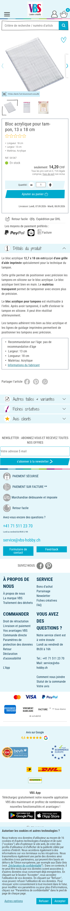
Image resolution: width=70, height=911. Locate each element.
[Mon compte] (54, 14)
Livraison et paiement (17, 626)
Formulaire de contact (18, 551)
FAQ (39, 605)
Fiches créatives (47, 600)
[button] (6, 65)
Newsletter (43, 596)
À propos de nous (14, 593)
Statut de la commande (51, 681)
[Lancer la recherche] (63, 25)
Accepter (60, 901)
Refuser (44, 901)
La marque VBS (12, 598)
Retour (7, 649)
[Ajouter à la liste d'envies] (63, 40)
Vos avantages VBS (15, 630)
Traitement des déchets (18, 603)
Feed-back (51, 549)
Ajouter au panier (33, 194)
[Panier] (63, 14)
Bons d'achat (45, 586)
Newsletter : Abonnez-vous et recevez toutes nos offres (35, 440)
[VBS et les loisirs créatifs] (35, 9)
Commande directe (15, 635)
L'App (6, 667)
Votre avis (43, 686)
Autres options (13, 901)
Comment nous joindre (51, 677)
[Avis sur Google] (35, 735)
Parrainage (43, 591)
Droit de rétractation (16, 621)
